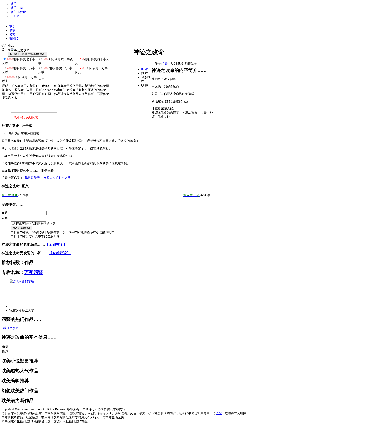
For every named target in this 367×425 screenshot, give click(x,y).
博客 (12, 34)
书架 (12, 30)
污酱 (165, 63)
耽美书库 (17, 8)
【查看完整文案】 (164, 108)
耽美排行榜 (18, 12)
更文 (12, 26)
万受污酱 (33, 272)
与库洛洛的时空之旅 (57, 177)
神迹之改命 (11, 328)
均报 (219, 413)
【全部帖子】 (56, 244)
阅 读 (144, 69)
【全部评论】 (60, 253)
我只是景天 (32, 177)
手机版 (15, 16)
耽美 (14, 4)
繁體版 (13, 38)
